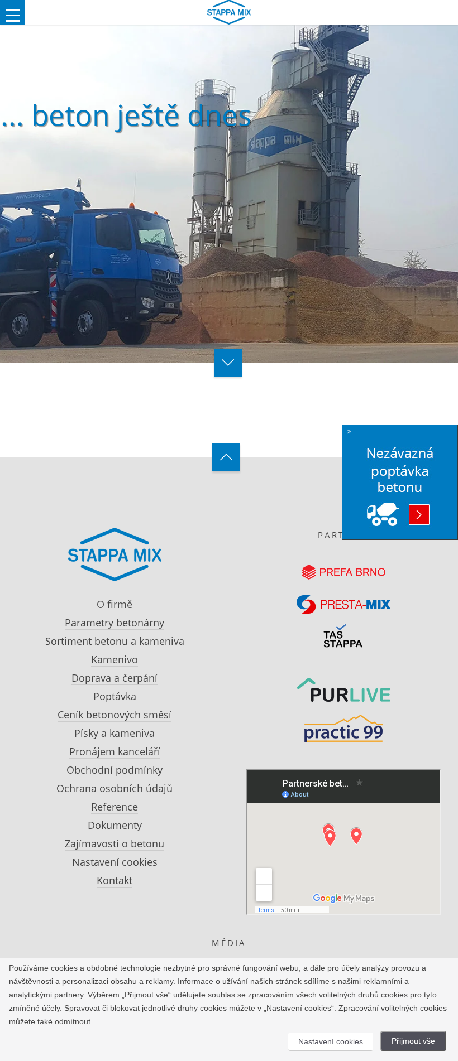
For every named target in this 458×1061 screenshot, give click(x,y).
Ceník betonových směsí (114, 714)
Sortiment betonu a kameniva (114, 641)
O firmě (114, 604)
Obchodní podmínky (114, 770)
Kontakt (114, 880)
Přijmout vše (413, 1040)
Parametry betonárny (114, 622)
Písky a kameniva (114, 733)
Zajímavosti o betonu (114, 843)
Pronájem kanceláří (114, 751)
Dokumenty (115, 825)
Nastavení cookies (115, 862)
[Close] (349, 431)
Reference (114, 806)
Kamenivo (114, 659)
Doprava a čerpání (114, 677)
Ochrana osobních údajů (114, 788)
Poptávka (114, 696)
